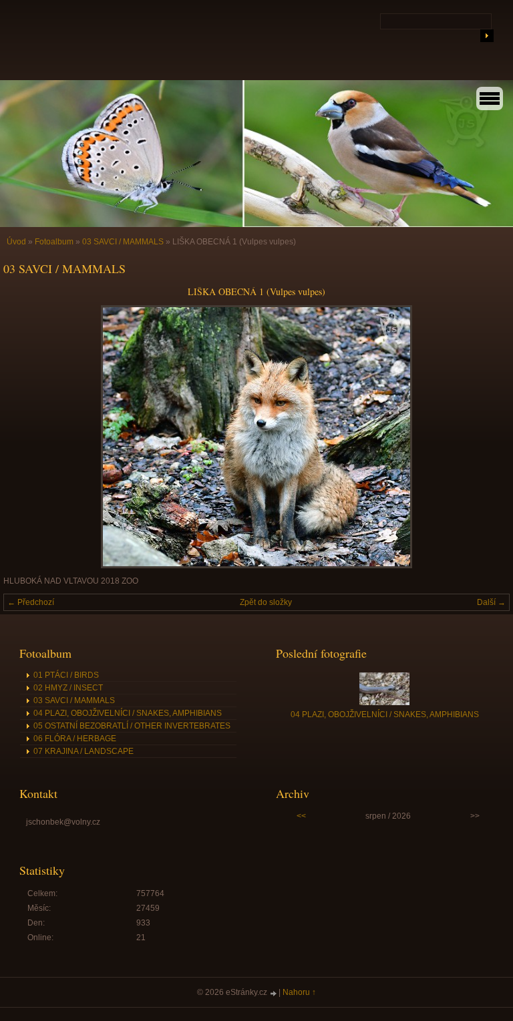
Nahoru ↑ (299, 992)
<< (301, 816)
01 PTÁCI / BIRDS (66, 675)
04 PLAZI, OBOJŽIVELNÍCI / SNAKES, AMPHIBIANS (127, 713)
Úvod (16, 241)
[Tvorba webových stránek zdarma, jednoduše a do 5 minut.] (274, 993)
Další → (491, 602)
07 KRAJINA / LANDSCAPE (83, 751)
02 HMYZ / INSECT (68, 687)
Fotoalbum (54, 241)
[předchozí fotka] (25, 436)
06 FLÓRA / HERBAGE (74, 738)
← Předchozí (30, 602)
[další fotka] (488, 436)
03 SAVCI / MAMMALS (123, 241)
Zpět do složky (266, 602)
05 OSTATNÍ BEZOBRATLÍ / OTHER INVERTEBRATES (131, 726)
